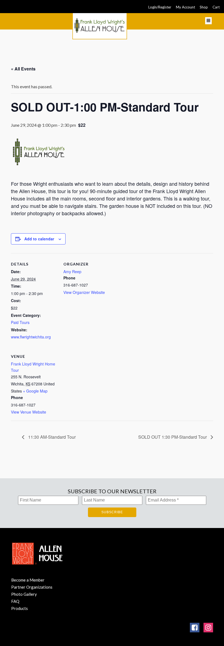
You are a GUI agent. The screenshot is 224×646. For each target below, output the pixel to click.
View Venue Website (28, 412)
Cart (216, 7)
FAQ (15, 601)
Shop (204, 7)
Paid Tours (20, 322)
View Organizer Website (84, 292)
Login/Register (159, 7)
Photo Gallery (24, 594)
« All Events (23, 69)
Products (19, 608)
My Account (185, 7)
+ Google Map (35, 391)
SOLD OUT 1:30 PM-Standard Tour (173, 437)
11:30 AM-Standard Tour (51, 437)
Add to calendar (39, 238)
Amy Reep (72, 271)
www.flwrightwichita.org (31, 337)
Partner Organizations (31, 587)
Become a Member (28, 579)
